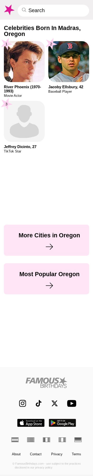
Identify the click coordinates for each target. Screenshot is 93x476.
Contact (36, 454)
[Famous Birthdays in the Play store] (62, 423)
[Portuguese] (30, 439)
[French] (46, 439)
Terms (76, 454)
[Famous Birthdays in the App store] (31, 423)
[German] (78, 439)
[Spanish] (15, 439)
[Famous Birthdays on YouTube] (71, 403)
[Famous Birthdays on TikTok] (36, 403)
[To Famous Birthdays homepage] (9, 9)
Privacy (57, 454)
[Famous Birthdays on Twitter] (52, 403)
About (16, 454)
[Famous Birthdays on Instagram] (20, 403)
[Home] (46, 382)
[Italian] (62, 439)
